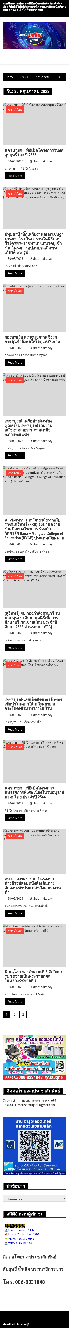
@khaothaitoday (41, 161)
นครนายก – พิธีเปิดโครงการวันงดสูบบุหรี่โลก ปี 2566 (34, 152)
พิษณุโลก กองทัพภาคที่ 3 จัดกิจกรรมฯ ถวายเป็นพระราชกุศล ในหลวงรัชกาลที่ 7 (34, 976)
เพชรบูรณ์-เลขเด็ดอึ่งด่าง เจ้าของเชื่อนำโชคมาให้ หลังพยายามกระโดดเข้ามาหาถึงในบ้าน (33, 704)
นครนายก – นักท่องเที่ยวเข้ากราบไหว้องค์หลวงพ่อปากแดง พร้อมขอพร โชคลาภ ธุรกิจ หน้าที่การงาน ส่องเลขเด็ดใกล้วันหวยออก (34, 7)
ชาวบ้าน (13, 665)
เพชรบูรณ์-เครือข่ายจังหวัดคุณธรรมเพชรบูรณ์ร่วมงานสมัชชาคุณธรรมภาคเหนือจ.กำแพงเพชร (28, 428)
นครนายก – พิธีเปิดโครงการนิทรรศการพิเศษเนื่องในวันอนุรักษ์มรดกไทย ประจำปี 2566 (34, 792)
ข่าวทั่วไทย (15, 109)
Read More (14, 176)
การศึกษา (14, 473)
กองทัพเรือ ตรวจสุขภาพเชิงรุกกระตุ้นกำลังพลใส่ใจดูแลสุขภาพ (32, 339)
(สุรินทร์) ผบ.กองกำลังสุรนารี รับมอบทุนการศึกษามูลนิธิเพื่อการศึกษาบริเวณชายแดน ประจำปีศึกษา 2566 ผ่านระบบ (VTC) (32, 620)
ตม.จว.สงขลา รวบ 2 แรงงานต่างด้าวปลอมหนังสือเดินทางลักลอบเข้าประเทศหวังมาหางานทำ (33, 886)
